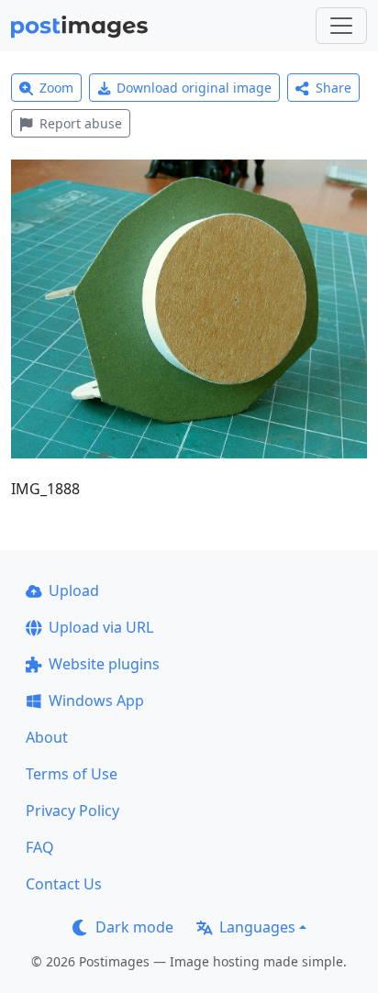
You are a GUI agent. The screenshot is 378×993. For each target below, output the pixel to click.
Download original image (194, 87)
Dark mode (134, 927)
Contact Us (64, 884)
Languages (257, 927)
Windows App (96, 700)
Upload (74, 590)
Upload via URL (101, 627)
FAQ (40, 847)
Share (333, 87)
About (47, 737)
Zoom (56, 87)
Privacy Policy (72, 810)
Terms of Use (71, 774)
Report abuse (80, 123)
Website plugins (104, 664)
